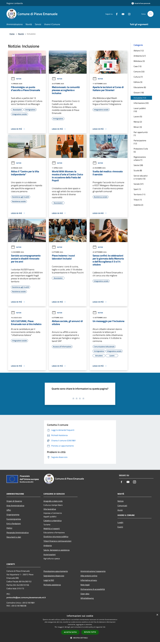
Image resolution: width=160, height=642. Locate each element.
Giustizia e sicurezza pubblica (56, 536)
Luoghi (120, 522)
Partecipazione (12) (140, 142)
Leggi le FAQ (49, 580)
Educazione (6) (140, 87)
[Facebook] (115, 13)
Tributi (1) (138, 199)
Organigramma (12, 514)
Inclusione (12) (140, 97)
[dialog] (80, 627)
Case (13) (137, 66)
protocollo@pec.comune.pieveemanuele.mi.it (26, 597)
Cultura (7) (138, 76)
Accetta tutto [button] (70, 632)
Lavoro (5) (138, 116)
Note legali (85, 584)
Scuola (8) (138, 170)
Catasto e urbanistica (53, 520)
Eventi (120, 526)
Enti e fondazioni (13, 523)
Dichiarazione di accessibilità (92, 589)
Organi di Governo (14, 501)
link (104, 627)
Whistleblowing (87, 598)
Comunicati (122, 505)
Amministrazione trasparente (93, 571)
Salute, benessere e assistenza (57, 549)
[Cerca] (151, 14)
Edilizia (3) (138, 82)
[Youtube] (122, 13)
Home (12, 33)
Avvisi (120, 510)
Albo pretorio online (88, 575)
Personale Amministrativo (17, 532)
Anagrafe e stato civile (53, 501)
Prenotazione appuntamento (56, 571)
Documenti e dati (13, 536)
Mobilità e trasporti (52, 528)
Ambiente (48, 545)
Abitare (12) (139, 50)
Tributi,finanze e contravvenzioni (57, 540)
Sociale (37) (138, 183)
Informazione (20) (141, 103)
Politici (9, 528)
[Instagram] (128, 13)
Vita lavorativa (50, 509)
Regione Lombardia (14, 3)
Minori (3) (138, 126)
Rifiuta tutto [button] (90, 632)
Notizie (18, 79)
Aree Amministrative (15, 505)
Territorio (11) (139, 194)
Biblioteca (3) (139, 61)
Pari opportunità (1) (141, 134)
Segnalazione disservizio (54, 575)
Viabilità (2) (138, 204)
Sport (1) (137, 189)
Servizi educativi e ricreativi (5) (141, 177)
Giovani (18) (139, 92)
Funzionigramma (13, 519)
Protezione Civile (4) (141, 150)
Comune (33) (139, 71)
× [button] (157, 615)
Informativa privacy (88, 580)
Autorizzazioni (50, 554)
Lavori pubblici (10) (140, 110)
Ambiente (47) (140, 55)
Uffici (8, 510)
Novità (21, 33)
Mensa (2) (138, 121)
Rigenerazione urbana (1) (140, 158)
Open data (84, 593)
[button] (80, 638)
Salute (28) (138, 165)
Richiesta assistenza (52, 584)
